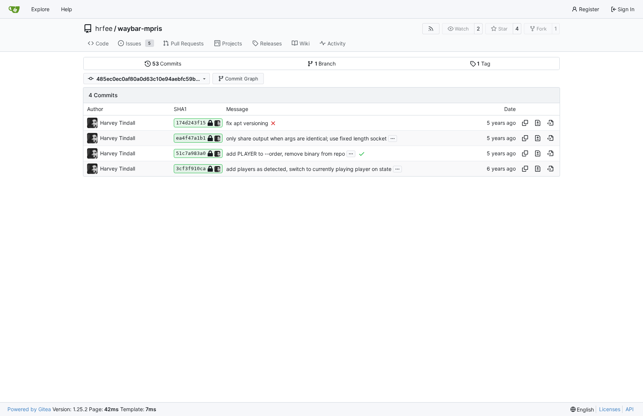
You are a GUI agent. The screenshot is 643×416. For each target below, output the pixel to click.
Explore (40, 9)
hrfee (103, 28)
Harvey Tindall (117, 123)
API (630, 409)
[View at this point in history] (550, 122)
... (392, 137)
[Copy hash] (525, 122)
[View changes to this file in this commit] (537, 122)
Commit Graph (241, 79)
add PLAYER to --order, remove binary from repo (285, 153)
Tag (483, 63)
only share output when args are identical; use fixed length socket (306, 138)
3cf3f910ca (191, 168)
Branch (325, 63)
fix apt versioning (247, 123)
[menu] (582, 409)
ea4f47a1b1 (191, 138)
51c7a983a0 (191, 153)
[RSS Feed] (430, 28)
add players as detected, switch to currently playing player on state (308, 169)
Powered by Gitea (29, 409)
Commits (167, 63)
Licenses (609, 409)
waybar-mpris (140, 28)
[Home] (14, 9)
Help (66, 9)
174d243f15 (191, 123)
